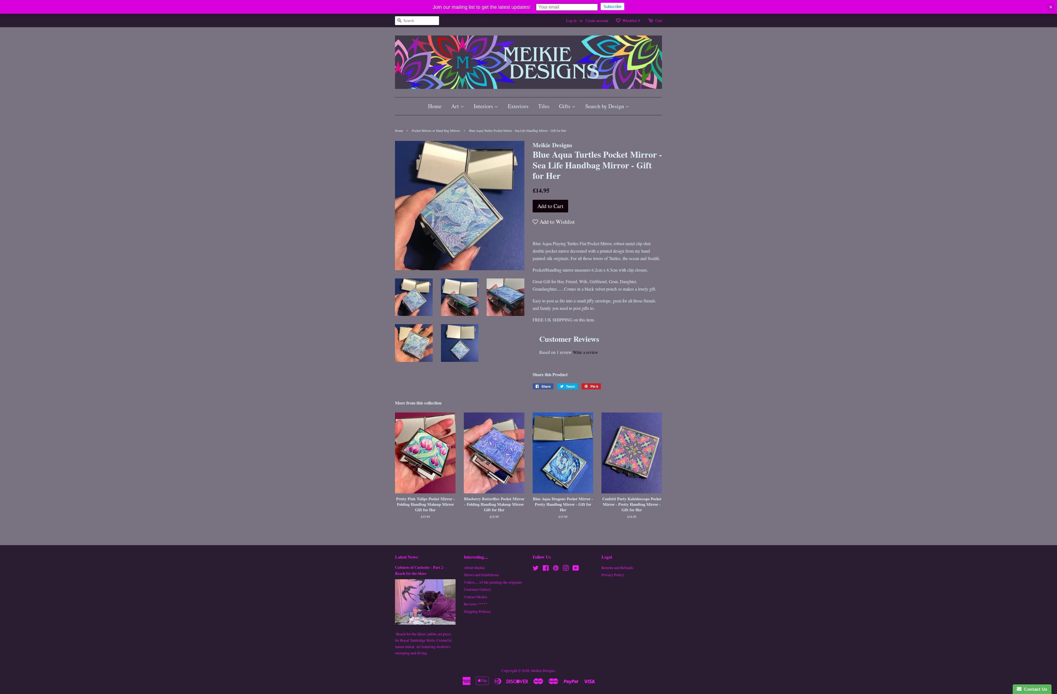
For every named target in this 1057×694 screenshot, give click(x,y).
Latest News (406, 557)
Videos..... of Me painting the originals (493, 582)
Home (435, 106)
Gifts (565, 106)
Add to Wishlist (556, 221)
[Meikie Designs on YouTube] (576, 569)
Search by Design (605, 106)
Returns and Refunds (617, 567)
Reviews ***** (475, 604)
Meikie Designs (543, 670)
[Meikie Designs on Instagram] (566, 569)
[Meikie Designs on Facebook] (546, 569)
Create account (596, 20)
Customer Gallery (477, 589)
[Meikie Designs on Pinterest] (556, 569)
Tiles (543, 106)
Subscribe (612, 6)
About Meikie (474, 567)
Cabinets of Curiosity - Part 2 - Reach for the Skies (420, 570)
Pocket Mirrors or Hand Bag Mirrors (436, 130)
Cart (658, 20)
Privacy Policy (612, 574)
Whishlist (630, 20)
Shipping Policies (477, 611)
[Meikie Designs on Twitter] (536, 569)
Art (455, 106)
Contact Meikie (475, 596)
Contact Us (1034, 689)
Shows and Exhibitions (481, 574)
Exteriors (518, 106)
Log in (571, 20)
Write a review (585, 352)
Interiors (484, 106)
